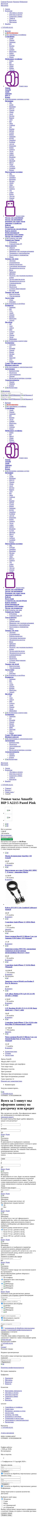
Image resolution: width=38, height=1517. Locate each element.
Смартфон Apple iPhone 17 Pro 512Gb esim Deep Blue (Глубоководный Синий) (21, 1023)
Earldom (12, 142)
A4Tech (12, 166)
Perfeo (11, 148)
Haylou (11, 116)
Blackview (12, 51)
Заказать (8, 929)
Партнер (8, 1378)
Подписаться (6, 1362)
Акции (7, 9)
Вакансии (8, 1382)
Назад (3, 1134)
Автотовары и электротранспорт (20, 367)
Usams (11, 133)
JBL (10, 103)
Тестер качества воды (17, 279)
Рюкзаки (12, 302)
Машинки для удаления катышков (21, 251)
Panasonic (12, 146)
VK (10, 190)
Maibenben (13, 339)
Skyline (11, 354)
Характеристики (11, 1051)
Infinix (11, 53)
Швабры (12, 274)
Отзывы (8, 1053)
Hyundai (12, 348)
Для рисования (14, 296)
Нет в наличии (6, 835)
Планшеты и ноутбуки (16, 303)
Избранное (23, 2)
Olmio (11, 66)
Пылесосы (13, 287)
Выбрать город (6, 1515)
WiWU (11, 155)
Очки (11, 300)
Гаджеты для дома (15, 238)
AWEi (11, 183)
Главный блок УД (15, 244)
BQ (10, 44)
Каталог (10, 2)
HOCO (11, 108)
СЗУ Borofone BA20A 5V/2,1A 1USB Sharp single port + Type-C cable (21, 1009)
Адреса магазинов (7, 1433)
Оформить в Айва (7, 839)
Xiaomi (11, 40)
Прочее (12, 376)
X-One (11, 159)
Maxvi (11, 64)
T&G (11, 185)
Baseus (11, 118)
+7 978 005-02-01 (7, 27)
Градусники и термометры (18, 255)
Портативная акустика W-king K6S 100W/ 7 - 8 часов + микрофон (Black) (21, 871)
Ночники (12, 285)
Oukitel (11, 49)
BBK (11, 356)
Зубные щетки (14, 249)
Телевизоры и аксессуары (17, 341)
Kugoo (11, 386)
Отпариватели (14, 262)
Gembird (12, 168)
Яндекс (12, 181)
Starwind (12, 358)
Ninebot (12, 384)
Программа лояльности (13, 1391)
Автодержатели (15, 374)
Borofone (12, 106)
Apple (11, 38)
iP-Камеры (13, 242)
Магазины (4, 5)
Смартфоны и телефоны (17, 35)
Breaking (12, 157)
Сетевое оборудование (17, 289)
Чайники (12, 272)
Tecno (11, 48)
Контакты (12, 20)
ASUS (11, 328)
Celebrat (12, 125)
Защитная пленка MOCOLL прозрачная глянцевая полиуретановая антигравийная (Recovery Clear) (20, 950)
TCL (11, 311)
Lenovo (11, 331)
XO (10, 127)
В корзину (8, 865)
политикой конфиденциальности (20, 1330)
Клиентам (8, 11)
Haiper (11, 361)
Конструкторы (14, 294)
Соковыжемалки (15, 283)
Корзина (16, 2)
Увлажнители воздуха (17, 268)
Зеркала (12, 247)
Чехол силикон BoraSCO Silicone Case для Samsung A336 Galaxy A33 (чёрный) (21, 937)
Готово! (3, 1347)
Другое (11, 70)
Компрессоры (14, 371)
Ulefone (12, 55)
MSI (10, 330)
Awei (11, 114)
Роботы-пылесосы (15, 264)
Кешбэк (8, 24)
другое (11, 144)
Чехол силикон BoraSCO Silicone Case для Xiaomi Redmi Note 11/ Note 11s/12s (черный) (21, 1038)
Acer (11, 326)
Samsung (12, 42)
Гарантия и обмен (15, 16)
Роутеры (12, 290)
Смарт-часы (23, 86)
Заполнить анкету (7, 1117)
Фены (11, 257)
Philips (11, 68)
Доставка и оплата (16, 13)
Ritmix (11, 134)
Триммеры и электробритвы (19, 253)
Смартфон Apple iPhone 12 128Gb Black (20, 922)
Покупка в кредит (15, 14)
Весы (11, 270)
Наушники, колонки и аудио (18, 99)
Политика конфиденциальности (12, 1367)
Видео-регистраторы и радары (20, 378)
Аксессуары (19, 216)
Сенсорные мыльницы (17, 266)
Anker (11, 153)
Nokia (11, 61)
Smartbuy (12, 140)
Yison (11, 164)
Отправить (5, 1334)
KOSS (11, 138)
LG (10, 346)
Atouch (11, 320)
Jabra (11, 123)
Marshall (12, 161)
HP (10, 324)
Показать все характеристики (11, 1081)
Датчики (12, 261)
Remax (11, 170)
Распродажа (13, 33)
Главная (4, 2)
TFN (11, 120)
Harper (11, 352)
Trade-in (12, 18)
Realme (11, 46)
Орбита (12, 149)
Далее (7, 1134)
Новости (8, 1384)
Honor (11, 57)
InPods (11, 131)
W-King (12, 176)
